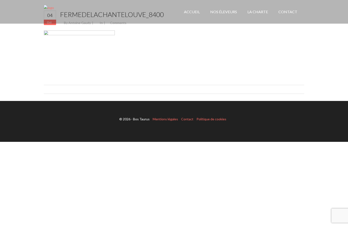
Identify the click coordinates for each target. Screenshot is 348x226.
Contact (187, 119)
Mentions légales (165, 119)
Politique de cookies (211, 119)
